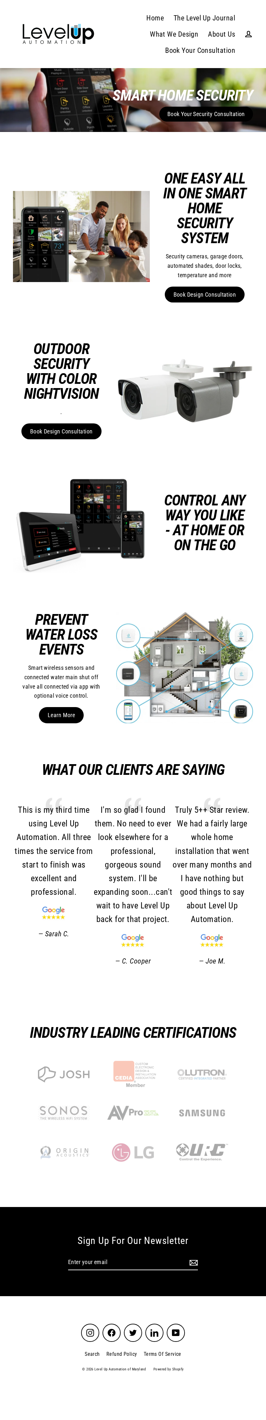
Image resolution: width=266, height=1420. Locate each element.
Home (155, 18)
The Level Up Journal (204, 18)
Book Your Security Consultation (206, 114)
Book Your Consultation (200, 50)
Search (92, 1354)
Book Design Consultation (205, 294)
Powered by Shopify (168, 1369)
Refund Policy (121, 1354)
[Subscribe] (192, 1262)
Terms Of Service (162, 1354)
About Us (221, 34)
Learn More (61, 715)
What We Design (174, 34)
